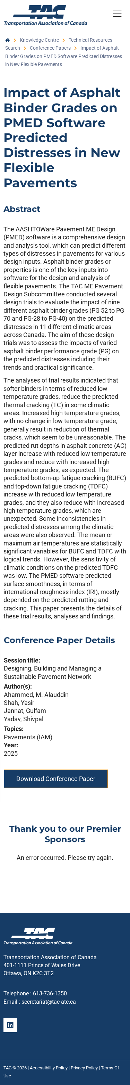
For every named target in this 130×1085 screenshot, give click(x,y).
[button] (117, 14)
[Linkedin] (10, 1025)
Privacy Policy (84, 1067)
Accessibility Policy (49, 1067)
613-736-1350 (50, 993)
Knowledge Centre (39, 40)
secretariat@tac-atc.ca (48, 1001)
